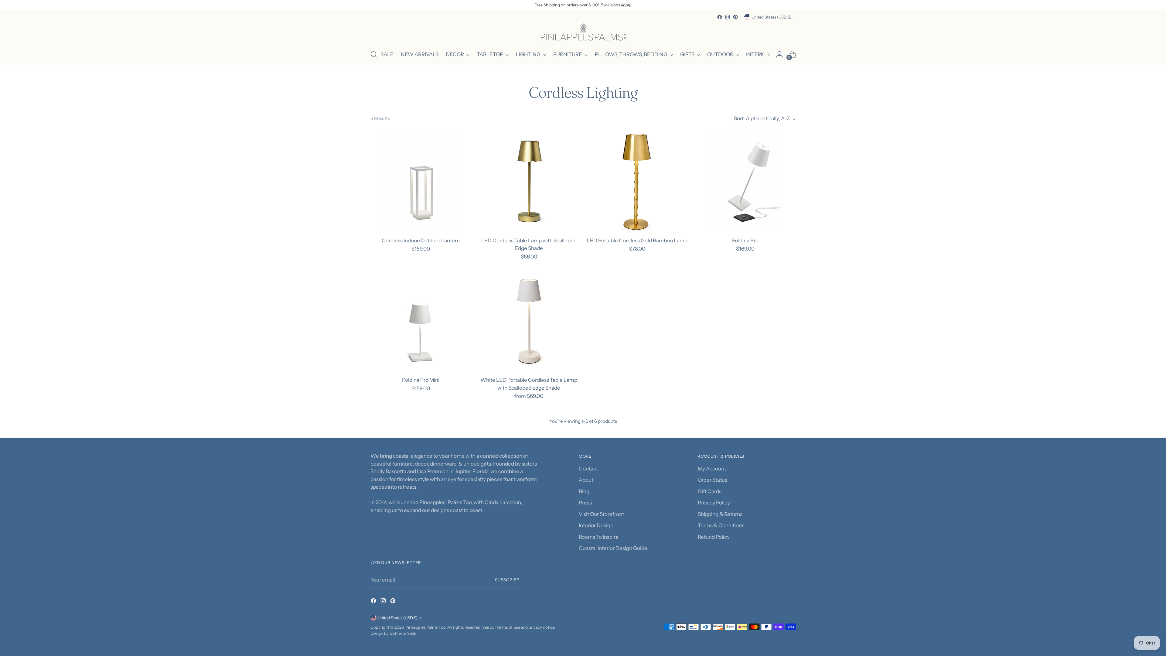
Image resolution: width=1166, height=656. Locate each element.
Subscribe (507, 579)
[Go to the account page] (779, 54)
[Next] (768, 54)
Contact (588, 469)
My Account (712, 469)
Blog (584, 491)
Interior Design (596, 525)
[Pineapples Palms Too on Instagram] (727, 17)
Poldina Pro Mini (420, 380)
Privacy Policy (714, 503)
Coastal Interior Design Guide (613, 548)
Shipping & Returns (720, 514)
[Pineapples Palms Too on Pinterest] (735, 17)
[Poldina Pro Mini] (420, 321)
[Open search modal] (374, 54)
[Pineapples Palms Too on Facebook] (719, 17)
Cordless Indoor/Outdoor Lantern (421, 240)
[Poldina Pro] (745, 181)
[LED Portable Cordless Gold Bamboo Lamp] (637, 181)
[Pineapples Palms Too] (583, 32)
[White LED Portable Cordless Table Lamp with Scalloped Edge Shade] (529, 321)
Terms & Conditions (721, 525)
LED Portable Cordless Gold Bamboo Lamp (637, 240)
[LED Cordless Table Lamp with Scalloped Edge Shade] (529, 181)
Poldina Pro (745, 240)
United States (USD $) (771, 17)
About (586, 480)
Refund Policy (714, 537)
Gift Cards (709, 491)
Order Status (712, 480)
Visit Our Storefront (601, 514)
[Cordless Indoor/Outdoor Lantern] (420, 181)
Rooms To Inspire (599, 537)
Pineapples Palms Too (425, 627)
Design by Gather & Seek (393, 633)
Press (585, 503)
